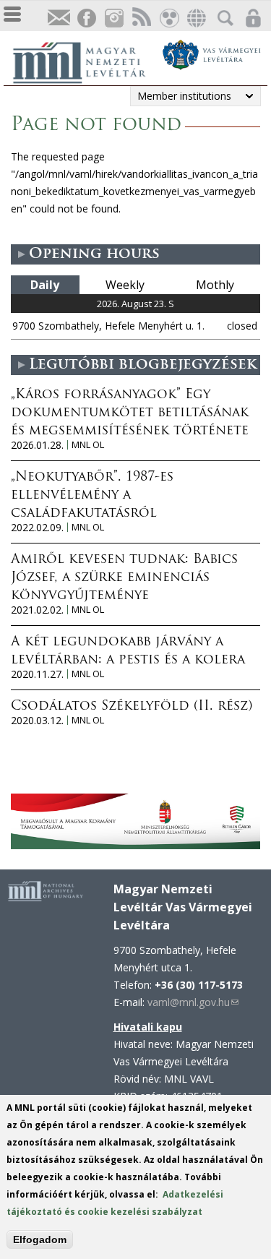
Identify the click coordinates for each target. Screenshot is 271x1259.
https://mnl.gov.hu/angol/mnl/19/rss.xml (141, 18)
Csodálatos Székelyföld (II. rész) (131, 706)
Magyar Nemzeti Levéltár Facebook (86, 18)
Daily (44, 285)
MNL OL (88, 445)
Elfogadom (39, 1239)
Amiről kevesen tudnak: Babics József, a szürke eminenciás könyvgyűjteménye (124, 578)
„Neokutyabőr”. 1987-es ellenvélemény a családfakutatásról (92, 495)
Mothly (215, 285)
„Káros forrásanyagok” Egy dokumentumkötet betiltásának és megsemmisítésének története (130, 413)
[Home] (87, 60)
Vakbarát (168, 18)
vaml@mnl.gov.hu (192, 1002)
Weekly (125, 285)
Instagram (113, 18)
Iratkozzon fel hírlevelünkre (58, 18)
